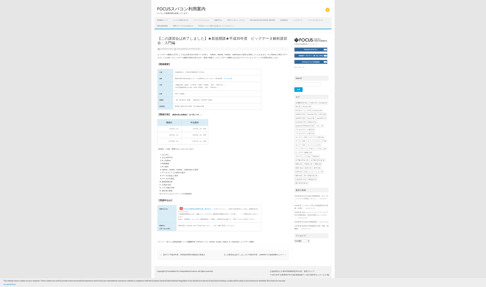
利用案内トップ (162, 20)
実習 (299, 168)
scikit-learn (235, 242)
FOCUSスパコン (202, 242)
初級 (298, 164)
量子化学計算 (301, 183)
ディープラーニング (303, 149)
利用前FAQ (284, 20)
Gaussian (312, 114)
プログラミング (302, 156)
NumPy (212, 242)
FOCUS (307, 106)
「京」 (319, 126)
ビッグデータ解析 (247, 242)
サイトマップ (299, 67)
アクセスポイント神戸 (304, 133)
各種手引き (218, 20)
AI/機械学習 (190, 242)
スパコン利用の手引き (180, 20)
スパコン (300, 141)
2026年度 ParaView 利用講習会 (305, 222)
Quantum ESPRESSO (304, 126)
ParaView (300, 122)
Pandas (218, 242)
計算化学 (300, 179)
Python (225, 242)
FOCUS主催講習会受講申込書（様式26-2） (197, 209)
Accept (6, 284)
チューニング (313, 145)
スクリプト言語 (316, 137)
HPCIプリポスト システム (236, 20)
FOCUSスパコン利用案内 (181, 8)
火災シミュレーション (313, 172)
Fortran (317, 110)
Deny (14, 284)
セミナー (300, 145)
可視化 (308, 164)
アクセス (227, 78)
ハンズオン (320, 149)
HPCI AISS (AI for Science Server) (262, 20)
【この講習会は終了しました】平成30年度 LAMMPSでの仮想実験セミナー (254, 255)
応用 (298, 172)
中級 (315, 156)
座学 (317, 168)
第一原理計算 (310, 175)
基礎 (318, 164)
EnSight (323, 103)
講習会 (312, 179)
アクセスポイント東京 (304, 129)
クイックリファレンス (201, 20)
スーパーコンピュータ (316, 141)
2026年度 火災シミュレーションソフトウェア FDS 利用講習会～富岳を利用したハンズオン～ (311, 215)
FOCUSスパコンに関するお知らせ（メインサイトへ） (216, 26)
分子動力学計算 (318, 160)
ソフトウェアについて (315, 20)
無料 (298, 175)
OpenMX (321, 118)
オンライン (301, 137)
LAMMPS (300, 118)
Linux (310, 118)
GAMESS (300, 114)
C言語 (313, 103)
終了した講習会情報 (174, 242)
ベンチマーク (297, 20)
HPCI (322, 114)
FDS (297, 106)
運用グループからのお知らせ (183, 26)
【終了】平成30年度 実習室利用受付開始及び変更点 (182, 255)
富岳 (308, 168)
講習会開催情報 (162, 26)
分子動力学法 (301, 160)
